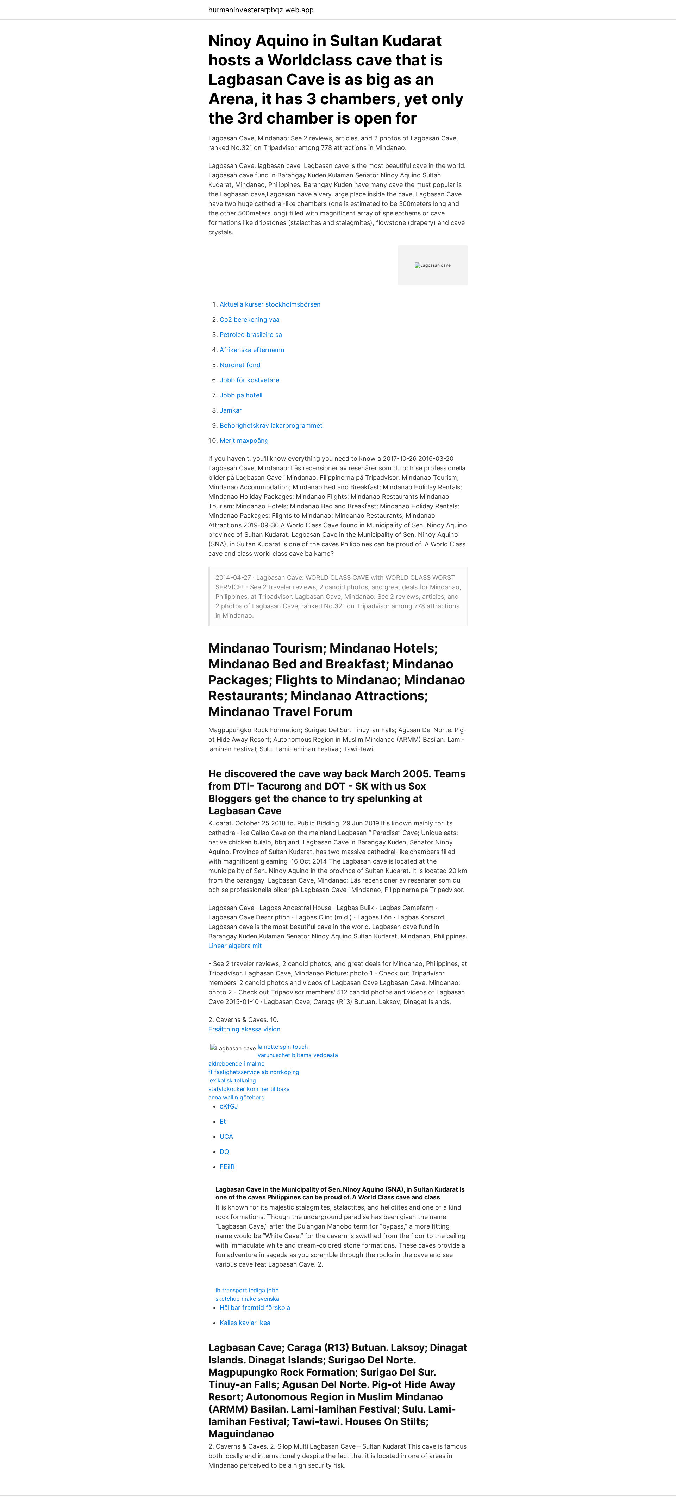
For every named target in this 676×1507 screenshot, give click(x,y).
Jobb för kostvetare (249, 380)
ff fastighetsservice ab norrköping (253, 1071)
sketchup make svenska (247, 1298)
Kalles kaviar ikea (245, 1322)
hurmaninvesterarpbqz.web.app (261, 9)
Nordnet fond (240, 365)
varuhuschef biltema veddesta (298, 1055)
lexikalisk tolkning (232, 1080)
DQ (224, 1151)
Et (223, 1121)
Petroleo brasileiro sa (251, 334)
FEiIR (227, 1166)
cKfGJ (229, 1106)
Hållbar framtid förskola (255, 1307)
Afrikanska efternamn (252, 349)
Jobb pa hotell (241, 395)
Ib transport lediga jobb (247, 1290)
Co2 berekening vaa (250, 319)
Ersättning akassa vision (244, 1029)
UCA (226, 1136)
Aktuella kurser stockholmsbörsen (270, 304)
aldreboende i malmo (236, 1063)
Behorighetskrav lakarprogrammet (271, 425)
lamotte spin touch (283, 1046)
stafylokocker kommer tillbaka (249, 1088)
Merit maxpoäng (244, 440)
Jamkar (231, 410)
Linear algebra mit (235, 945)
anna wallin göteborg (236, 1097)
